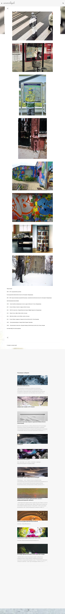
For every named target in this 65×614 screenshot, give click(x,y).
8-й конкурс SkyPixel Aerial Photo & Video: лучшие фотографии (31, 554)
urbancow (37, 612)
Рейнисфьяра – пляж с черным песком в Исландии (28, 477)
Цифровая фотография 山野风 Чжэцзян (26, 406)
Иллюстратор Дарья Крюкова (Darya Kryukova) (27, 521)
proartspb (9, 3)
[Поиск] (63, 3)
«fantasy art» (20, 444)
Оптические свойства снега (23, 385)
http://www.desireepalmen (16, 328)
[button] (7, 9)
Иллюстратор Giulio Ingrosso (23, 459)
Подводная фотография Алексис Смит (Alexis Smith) (28, 537)
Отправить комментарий (12, 345)
